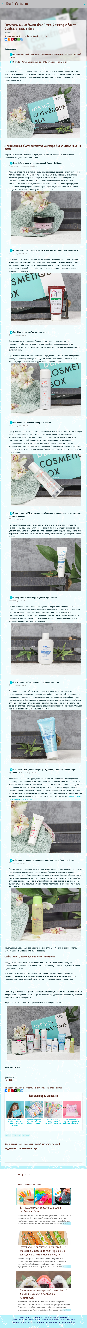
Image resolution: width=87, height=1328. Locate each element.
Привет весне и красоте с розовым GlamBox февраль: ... (71, 1121)
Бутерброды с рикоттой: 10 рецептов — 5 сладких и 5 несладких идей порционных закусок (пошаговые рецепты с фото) (43, 1251)
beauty (7, 1135)
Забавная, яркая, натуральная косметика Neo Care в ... (53, 1122)
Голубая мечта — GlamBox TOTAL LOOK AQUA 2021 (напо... (15, 1122)
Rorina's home (17, 4)
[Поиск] (83, 4)
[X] (15, 39)
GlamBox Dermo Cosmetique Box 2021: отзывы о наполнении (40, 62)
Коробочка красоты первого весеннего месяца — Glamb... (34, 1121)
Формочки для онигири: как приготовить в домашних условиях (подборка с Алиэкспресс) (43, 1294)
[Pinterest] (12, 39)
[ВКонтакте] (6, 39)
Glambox (26, 1135)
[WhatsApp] (18, 39)
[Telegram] (21, 39)
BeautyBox (16, 1135)
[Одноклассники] (9, 39)
